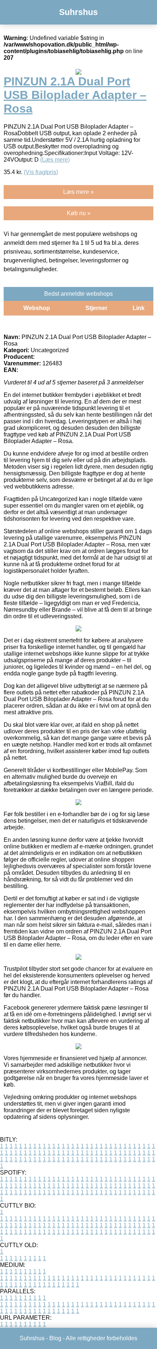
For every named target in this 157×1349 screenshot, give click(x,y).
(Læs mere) (55, 159)
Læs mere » (78, 192)
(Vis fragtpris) (41, 172)
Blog (55, 1338)
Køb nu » (79, 213)
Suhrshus (78, 12)
